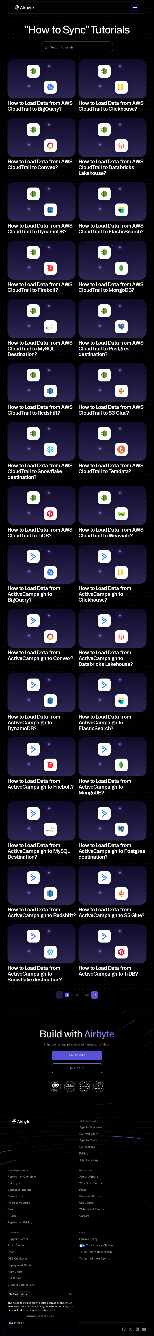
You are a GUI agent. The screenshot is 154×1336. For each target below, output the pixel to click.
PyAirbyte (14, 1183)
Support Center (18, 1239)
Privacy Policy (88, 1239)
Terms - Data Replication (95, 1252)
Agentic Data (88, 1140)
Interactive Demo (19, 1202)
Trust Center (16, 1245)
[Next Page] (94, 995)
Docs (11, 1252)
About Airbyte (88, 1176)
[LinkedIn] (137, 1329)
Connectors (86, 1146)
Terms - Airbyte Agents (94, 1258)
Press (82, 1189)
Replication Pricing (20, 1222)
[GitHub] (124, 1329)
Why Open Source (91, 1183)
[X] (130, 1329)
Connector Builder (19, 1189)
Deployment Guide (19, 1265)
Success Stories (89, 1196)
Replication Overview (22, 1176)
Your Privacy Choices (100, 1245)
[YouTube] (144, 1329)
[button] (135, 7)
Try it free (77, 1055)
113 (87, 995)
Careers (84, 1215)
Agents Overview (90, 1127)
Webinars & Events (91, 1209)
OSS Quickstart (18, 1258)
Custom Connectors (21, 1284)
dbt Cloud (14, 1278)
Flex (10, 1209)
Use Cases (86, 1202)
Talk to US (77, 1068)
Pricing (83, 1153)
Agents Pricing (89, 1160)
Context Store (88, 1134)
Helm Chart (15, 1271)
